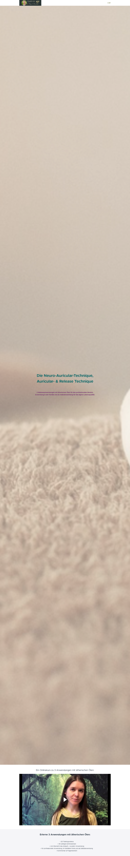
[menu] (108, 3)
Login (109, 3)
